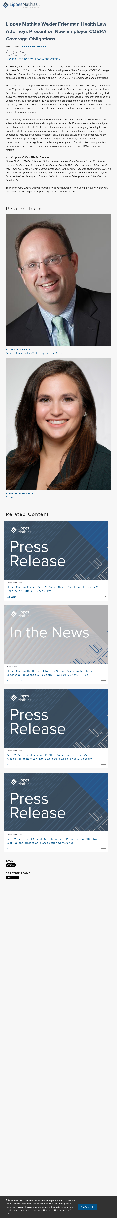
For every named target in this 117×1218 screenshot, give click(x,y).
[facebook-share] (16, 53)
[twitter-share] (23, 53)
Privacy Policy (24, 1207)
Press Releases (34, 46)
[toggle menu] (111, 5)
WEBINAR (11, 865)
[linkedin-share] (9, 53)
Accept (87, 1207)
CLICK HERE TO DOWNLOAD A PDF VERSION (34, 59)
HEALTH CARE (12, 877)
